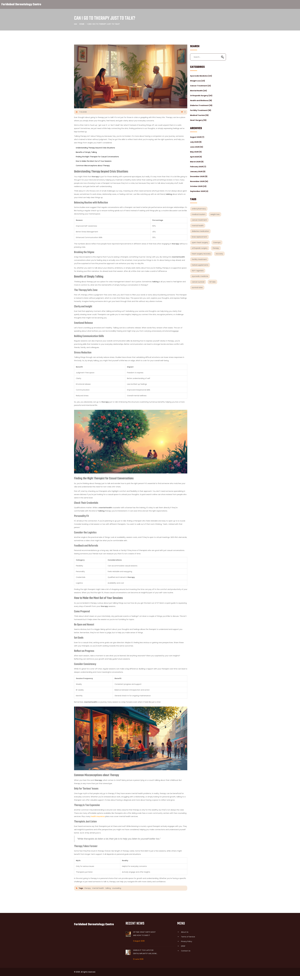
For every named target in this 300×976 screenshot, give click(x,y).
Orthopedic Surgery (201, 95)
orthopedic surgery (199, 248)
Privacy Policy (186, 941)
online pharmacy (199, 209)
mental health (198, 225)
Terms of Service (188, 937)
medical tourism (198, 214)
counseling (116, 888)
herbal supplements (200, 265)
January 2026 (197, 171)
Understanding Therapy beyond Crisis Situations (95, 148)
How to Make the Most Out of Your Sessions (93, 161)
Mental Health (198, 90)
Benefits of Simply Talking (86, 152)
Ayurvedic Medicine (201, 76)
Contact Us (185, 951)
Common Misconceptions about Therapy (93, 165)
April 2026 (196, 157)
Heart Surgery (198, 120)
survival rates (197, 287)
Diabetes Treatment (201, 105)
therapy (216, 248)
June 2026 (196, 147)
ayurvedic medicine (200, 276)
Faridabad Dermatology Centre (21, 4)
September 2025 (199, 191)
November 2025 (199, 181)
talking (108, 888)
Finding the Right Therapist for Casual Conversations (97, 156)
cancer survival (198, 282)
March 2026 (197, 162)
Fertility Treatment (200, 110)
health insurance (98, 816)
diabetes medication (200, 231)
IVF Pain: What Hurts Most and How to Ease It (144, 933)
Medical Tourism (199, 115)
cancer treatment (199, 220)
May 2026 (196, 152)
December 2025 (198, 176)
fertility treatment (199, 259)
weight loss (214, 214)
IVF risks (212, 282)
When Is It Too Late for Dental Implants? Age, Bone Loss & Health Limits (145, 952)
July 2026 (196, 142)
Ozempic (217, 242)
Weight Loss (197, 81)
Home (81, 24)
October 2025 (198, 186)
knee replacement (199, 237)
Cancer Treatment (200, 86)
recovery (219, 254)
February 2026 (198, 166)
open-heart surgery (200, 242)
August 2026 (197, 137)
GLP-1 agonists (198, 270)
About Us (184, 932)
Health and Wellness (201, 100)
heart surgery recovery (201, 254)
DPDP (183, 946)
